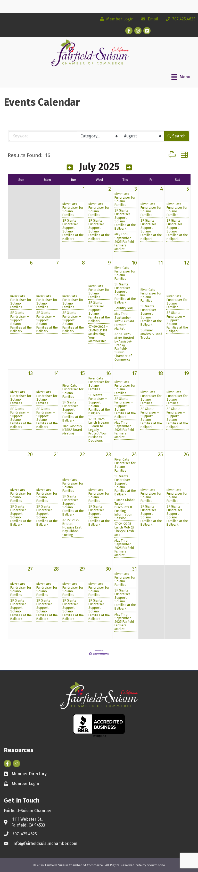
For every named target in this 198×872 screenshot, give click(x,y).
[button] (172, 155)
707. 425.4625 (24, 833)
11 (160, 263)
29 (82, 569)
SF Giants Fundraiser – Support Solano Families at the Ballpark (73, 229)
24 (134, 454)
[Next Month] (129, 168)
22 (82, 454)
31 (134, 569)
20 (30, 454)
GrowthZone (156, 865)
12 (186, 263)
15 (82, 373)
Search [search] (179, 136)
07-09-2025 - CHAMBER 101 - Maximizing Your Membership (98, 334)
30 (108, 569)
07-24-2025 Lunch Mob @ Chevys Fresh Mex (124, 529)
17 (134, 373)
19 (186, 373)
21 (56, 454)
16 (108, 373)
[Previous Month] (70, 168)
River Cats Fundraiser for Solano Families (73, 209)
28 (56, 569)
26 (186, 454)
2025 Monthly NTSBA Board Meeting (72, 429)
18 (160, 373)
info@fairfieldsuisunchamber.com (44, 843)
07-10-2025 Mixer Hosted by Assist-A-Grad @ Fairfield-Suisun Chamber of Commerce (124, 346)
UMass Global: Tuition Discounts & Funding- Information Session (124, 509)
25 (160, 454)
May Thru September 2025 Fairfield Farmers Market (124, 241)
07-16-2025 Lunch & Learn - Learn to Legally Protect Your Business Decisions (98, 429)
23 (108, 454)
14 (56, 373)
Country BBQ (123, 308)
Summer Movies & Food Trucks (151, 334)
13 (30, 373)
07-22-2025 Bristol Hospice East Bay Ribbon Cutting (71, 527)
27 (30, 569)
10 (134, 263)
